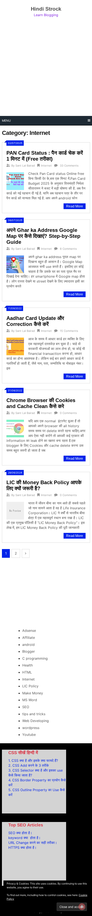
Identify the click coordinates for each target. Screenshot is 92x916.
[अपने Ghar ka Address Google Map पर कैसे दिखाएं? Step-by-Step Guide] (15, 263)
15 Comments (69, 330)
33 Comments (69, 165)
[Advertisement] (46, 67)
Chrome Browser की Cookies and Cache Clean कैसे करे (40, 403)
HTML (27, 672)
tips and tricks (33, 714)
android (28, 644)
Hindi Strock (46, 9)
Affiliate (28, 637)
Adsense (29, 630)
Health (27, 665)
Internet (46, 165)
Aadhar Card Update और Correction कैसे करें (35, 321)
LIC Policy (30, 686)
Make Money (32, 693)
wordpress (30, 728)
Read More (74, 206)
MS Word (29, 700)
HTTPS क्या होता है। (22, 847)
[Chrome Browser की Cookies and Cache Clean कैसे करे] (15, 428)
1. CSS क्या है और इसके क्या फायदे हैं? (33, 760)
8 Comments (68, 248)
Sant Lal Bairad (25, 165)
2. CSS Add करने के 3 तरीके (28, 765)
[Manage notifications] (82, 906)
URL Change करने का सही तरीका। (32, 842)
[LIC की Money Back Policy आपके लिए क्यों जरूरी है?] (15, 510)
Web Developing (35, 721)
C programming (35, 658)
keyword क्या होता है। (24, 838)
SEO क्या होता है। (20, 833)
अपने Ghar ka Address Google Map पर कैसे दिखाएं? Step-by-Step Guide (43, 236)
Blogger (28, 651)
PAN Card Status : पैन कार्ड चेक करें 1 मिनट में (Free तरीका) (44, 156)
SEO (25, 707)
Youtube (29, 734)
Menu (6, 120)
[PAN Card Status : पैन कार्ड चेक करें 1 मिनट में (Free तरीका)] (15, 180)
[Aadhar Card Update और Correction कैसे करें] (15, 346)
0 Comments (68, 413)
